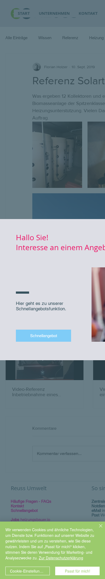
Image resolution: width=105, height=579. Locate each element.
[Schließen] (97, 529)
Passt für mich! (77, 571)
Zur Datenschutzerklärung (61, 557)
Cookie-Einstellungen (28, 571)
